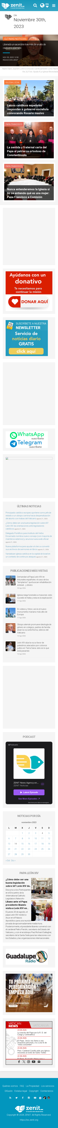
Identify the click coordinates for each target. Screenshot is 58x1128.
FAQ (22, 1086)
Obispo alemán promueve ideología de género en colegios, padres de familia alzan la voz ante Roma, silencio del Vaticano (34, 628)
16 (29, 844)
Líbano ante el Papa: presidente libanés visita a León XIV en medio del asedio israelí (16, 908)
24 (35, 849)
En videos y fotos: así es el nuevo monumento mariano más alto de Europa (32, 612)
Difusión (9, 1091)
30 (29, 854)
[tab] (17, 1024)
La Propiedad (32, 1086)
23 (29, 849)
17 (35, 844)
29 (22, 854)
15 (22, 844)
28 (15, 854)
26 (49, 849)
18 (42, 844)
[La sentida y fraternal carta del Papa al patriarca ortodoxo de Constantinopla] (29, 139)
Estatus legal (20, 1091)
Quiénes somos (10, 1086)
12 (49, 838)
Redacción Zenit (10, 60)
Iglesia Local (13, 82)
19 (49, 844)
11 (42, 838)
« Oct (8, 860)
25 (42, 849)
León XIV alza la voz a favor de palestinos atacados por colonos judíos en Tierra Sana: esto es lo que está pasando (33, 647)
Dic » (13, 860)
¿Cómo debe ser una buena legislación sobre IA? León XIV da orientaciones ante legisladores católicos (27, 526)
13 (9, 844)
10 (35, 838)
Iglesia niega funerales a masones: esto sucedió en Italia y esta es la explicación (34, 596)
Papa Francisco (14, 124)
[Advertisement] (29, 236)
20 (9, 849)
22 (22, 849)
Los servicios (47, 1086)
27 (9, 854)
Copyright (33, 1091)
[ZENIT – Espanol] (16, 5)
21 (15, 849)
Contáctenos (46, 1091)
